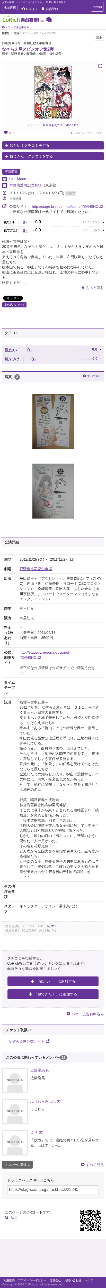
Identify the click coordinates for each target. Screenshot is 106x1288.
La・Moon (17, 179)
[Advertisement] (53, 1259)
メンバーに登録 (15, 1165)
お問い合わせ (72, 1280)
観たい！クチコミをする (29, 145)
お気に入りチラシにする (88, 133)
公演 (16, 33)
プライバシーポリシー (32, 1280)
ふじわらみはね (45, 1101)
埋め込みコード (14, 305)
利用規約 (9, 1280)
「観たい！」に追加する (55, 981)
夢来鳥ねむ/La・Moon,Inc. (60, 125)
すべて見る (94, 376)
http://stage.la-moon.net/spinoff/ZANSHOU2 (67, 206)
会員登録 (52, 9)
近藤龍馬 (40, 1070)
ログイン (32, 9)
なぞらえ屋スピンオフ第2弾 (28, 49)
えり (36, 1132)
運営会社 (55, 1280)
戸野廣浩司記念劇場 (25, 185)
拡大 (14, 1217)
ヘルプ (89, 1280)
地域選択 (9, 8)
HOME (6, 33)
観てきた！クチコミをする (31, 156)
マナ (54, 926)
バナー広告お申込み (17, 27)
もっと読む (95, 288)
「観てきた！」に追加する (55, 994)
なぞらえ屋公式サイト (26, 1041)
